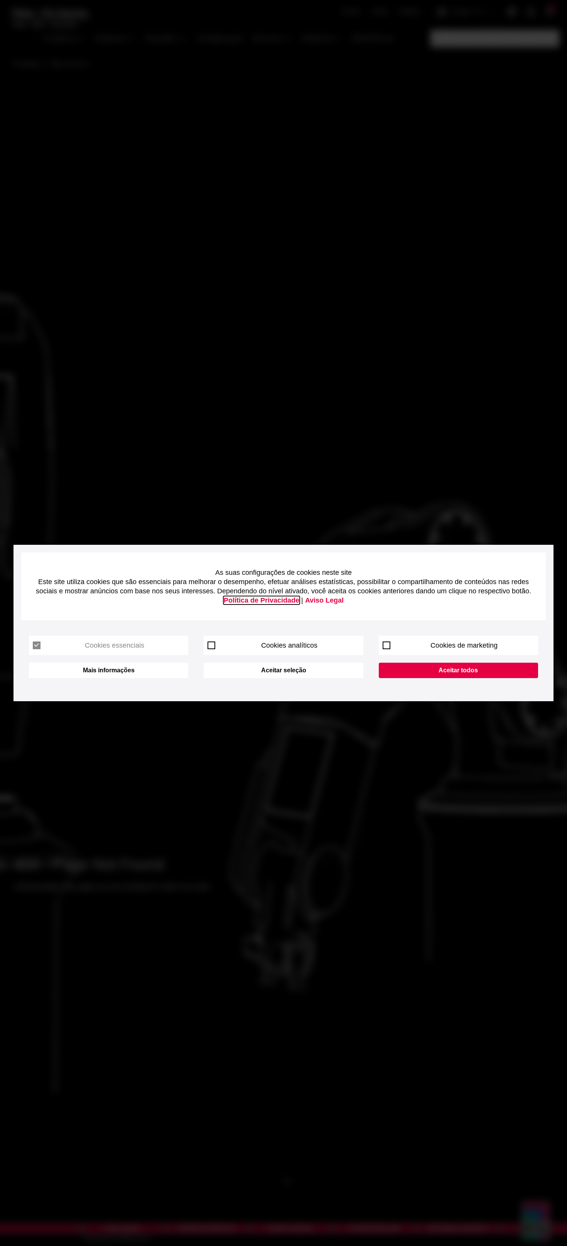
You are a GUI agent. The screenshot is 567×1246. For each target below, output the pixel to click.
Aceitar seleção (283, 670)
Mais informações (109, 670)
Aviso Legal (324, 600)
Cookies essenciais (114, 645)
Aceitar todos (458, 670)
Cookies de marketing (464, 645)
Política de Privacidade (261, 600)
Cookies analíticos (289, 645)
